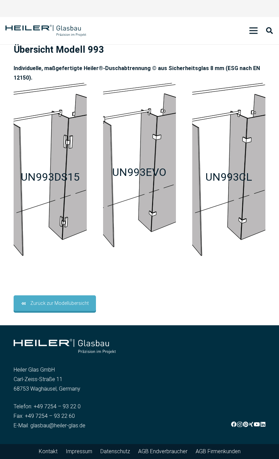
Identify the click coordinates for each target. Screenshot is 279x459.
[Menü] (253, 30)
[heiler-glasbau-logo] (45, 31)
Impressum (79, 451)
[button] (269, 30)
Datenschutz (115, 451)
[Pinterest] (245, 424)
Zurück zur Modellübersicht (59, 303)
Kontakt (48, 451)
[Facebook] (233, 424)
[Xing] (251, 424)
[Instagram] (239, 425)
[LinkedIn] (263, 424)
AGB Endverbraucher (162, 451)
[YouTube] (257, 424)
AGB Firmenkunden (218, 451)
